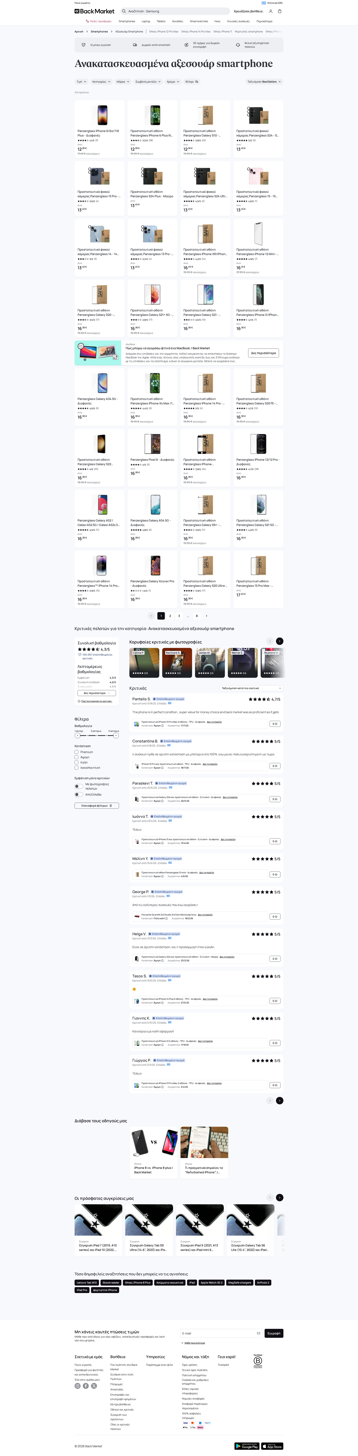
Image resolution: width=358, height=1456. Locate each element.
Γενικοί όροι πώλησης (195, 1370)
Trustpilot (223, 1365)
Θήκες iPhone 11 (222, 31)
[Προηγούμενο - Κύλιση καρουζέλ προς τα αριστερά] (270, 641)
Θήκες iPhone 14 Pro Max (196, 31)
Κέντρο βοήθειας (120, 1404)
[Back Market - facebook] (86, 1386)
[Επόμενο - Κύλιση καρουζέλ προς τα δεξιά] (279, 641)
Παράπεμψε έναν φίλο (159, 1365)
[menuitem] (127, 21)
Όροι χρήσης (189, 1365)
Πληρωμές (116, 1384)
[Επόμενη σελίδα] (206, 616)
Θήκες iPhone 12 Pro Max (163, 31)
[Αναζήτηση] (124, 11)
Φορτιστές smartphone (249, 31)
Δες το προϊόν (214, 721)
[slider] (77, 735)
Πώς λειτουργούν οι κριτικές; (96, 701)
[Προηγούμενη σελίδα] (151, 616)
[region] (206, 663)
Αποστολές (116, 1389)
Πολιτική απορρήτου (194, 1375)
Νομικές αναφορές (193, 1398)
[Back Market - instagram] (78, 1386)
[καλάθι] (279, 11)
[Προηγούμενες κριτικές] (270, 1100)
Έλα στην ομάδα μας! (87, 1379)
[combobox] (82, 82)
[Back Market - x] (94, 1386)
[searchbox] (178, 11)
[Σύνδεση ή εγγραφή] (270, 11)
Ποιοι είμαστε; (83, 1365)
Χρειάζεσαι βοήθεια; (248, 11)
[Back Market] (94, 11)
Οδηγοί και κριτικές (122, 1409)
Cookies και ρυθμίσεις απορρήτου (195, 1381)
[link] (263, 352)
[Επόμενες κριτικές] (279, 1100)
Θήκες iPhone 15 (275, 31)
